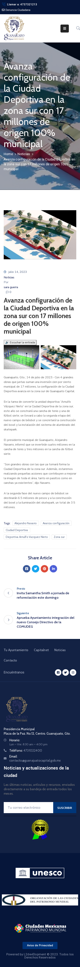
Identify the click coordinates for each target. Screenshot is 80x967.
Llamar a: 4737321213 (22, 4)
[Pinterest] (44, 568)
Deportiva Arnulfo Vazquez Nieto (27, 537)
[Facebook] (26, 568)
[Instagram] (73, 672)
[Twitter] (35, 568)
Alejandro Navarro (26, 523)
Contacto (10, 660)
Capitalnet (41, 650)
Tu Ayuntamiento (16, 650)
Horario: (14, 740)
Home (8, 154)
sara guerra (11, 287)
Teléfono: (25, 750)
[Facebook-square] (58, 672)
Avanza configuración (56, 523)
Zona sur (59, 537)
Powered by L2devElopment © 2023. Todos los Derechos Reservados (40, 955)
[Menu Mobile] (64, 29)
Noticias (23, 154)
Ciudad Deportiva (17, 530)
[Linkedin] (53, 568)
